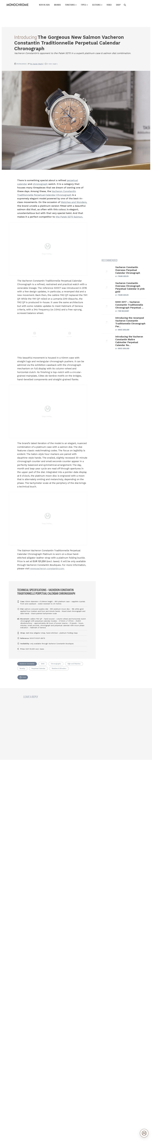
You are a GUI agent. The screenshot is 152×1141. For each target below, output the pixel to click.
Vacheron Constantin (27, 664)
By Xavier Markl (36, 64)
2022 (42, 664)
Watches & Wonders (59, 668)
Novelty (22, 668)
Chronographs (56, 664)
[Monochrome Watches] (17, 5)
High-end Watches (74, 664)
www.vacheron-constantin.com (47, 568)
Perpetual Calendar (38, 668)
